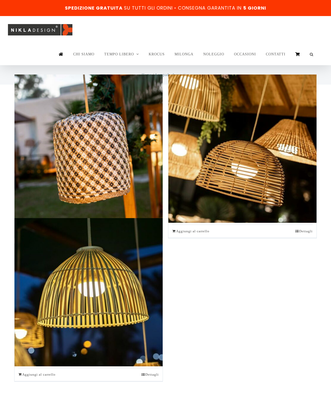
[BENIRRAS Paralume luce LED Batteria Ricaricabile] (88, 148)
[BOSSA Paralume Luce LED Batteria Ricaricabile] (242, 148)
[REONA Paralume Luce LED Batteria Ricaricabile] (88, 292)
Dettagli (306, 231)
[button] (311, 54)
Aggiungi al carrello (192, 231)
